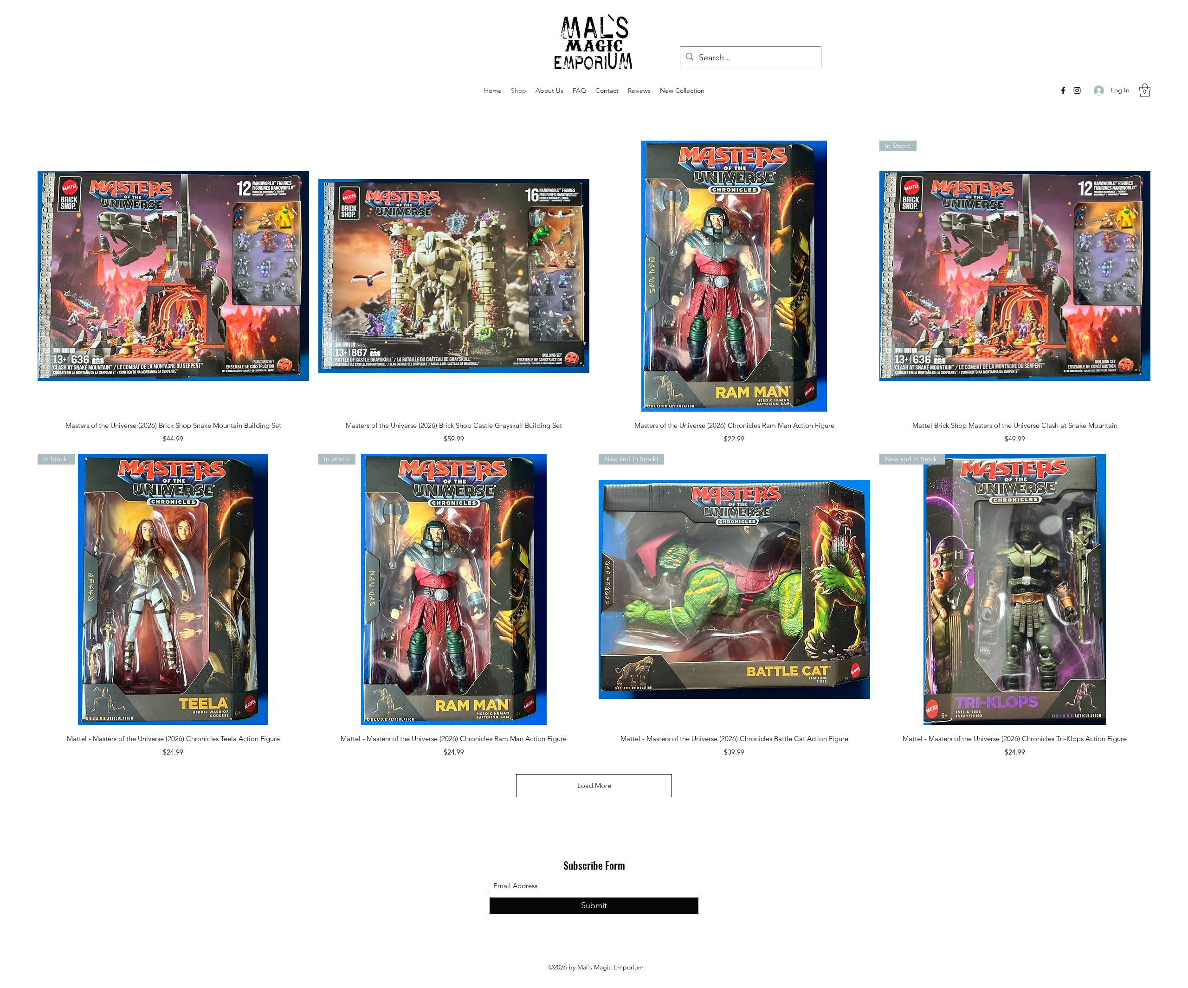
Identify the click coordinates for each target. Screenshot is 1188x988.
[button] (1144, 90)
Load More (594, 785)
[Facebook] (1063, 90)
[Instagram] (1077, 90)
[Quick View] (173, 276)
